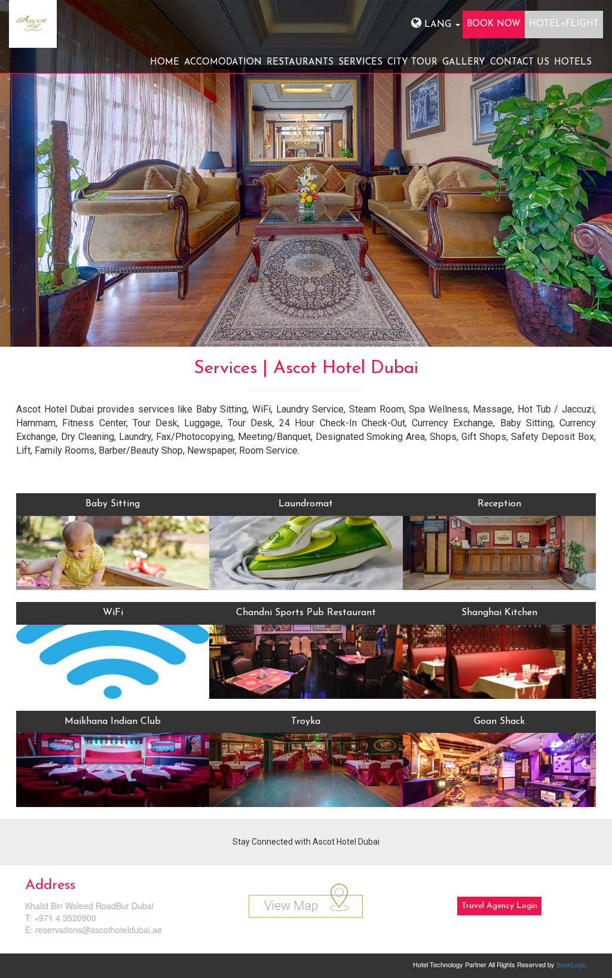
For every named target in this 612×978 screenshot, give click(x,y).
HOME (164, 62)
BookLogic (571, 964)
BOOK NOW (494, 24)
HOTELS (573, 62)
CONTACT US (519, 62)
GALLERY (463, 62)
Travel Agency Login (499, 905)
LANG (437, 24)
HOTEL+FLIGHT (564, 24)
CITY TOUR (412, 62)
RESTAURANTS (300, 62)
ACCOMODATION (223, 62)
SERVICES (360, 62)
